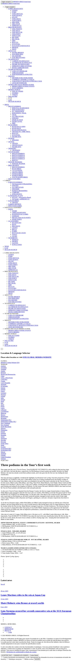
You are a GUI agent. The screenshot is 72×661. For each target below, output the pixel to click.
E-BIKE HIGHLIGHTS (15, 8)
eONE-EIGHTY (17, 15)
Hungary (3, 394)
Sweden (3, 447)
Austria (3, 371)
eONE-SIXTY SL (17, 14)
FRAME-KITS (16, 136)
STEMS (14, 211)
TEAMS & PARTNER (15, 69)
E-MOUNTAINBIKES (15, 182)
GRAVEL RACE (17, 145)
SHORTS (15, 241)
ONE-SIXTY (16, 30)
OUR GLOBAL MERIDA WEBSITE (37, 357)
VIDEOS (15, 94)
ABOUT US (12, 51)
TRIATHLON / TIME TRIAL (21, 131)
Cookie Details (34, 655)
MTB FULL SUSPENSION (20, 108)
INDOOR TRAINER (18, 163)
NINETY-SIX (16, 35)
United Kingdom (6, 457)
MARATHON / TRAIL (19, 113)
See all (3, 584)
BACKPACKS (16, 222)
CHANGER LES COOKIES (21, 655)
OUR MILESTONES (18, 57)
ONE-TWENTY (17, 29)
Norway (3, 428)
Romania (3, 435)
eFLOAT (14, 17)
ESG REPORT (16, 56)
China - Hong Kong (7, 378)
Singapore (4, 438)
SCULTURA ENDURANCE (21, 46)
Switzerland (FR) (6, 450)
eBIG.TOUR (16, 24)
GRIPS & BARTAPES (19, 212)
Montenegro (4, 416)
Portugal (3, 433)
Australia (3, 369)
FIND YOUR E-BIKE (15, 206)
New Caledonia (5, 423)
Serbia (2, 437)
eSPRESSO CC (17, 25)
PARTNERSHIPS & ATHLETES (22, 74)
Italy (2, 403)
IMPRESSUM (8, 629)
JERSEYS (15, 239)
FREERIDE (15, 189)
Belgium (3, 373)
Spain (2, 445)
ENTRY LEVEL (17, 121)
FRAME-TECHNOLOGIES (20, 64)
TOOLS (14, 234)
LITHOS (14, 10)
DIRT (13, 41)
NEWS (6, 246)
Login (10, 100)
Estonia (3, 388)
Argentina (4, 367)
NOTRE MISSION (18, 52)
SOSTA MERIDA (17, 88)
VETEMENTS (12, 238)
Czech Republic (5, 383)
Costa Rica (4, 379)
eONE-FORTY (16, 20)
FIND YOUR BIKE (14, 179)
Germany (3, 393)
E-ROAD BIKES (13, 201)
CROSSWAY (16, 150)
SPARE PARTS (17, 219)
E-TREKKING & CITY (15, 196)
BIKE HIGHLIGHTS (14, 27)
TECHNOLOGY (13, 59)
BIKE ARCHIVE (13, 165)
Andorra (3, 366)
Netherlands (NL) (6, 420)
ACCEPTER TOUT (7, 655)
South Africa (4, 443)
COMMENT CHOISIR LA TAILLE (23, 79)
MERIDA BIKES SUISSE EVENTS (23, 86)
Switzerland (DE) (6, 448)
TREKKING (12, 148)
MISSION (15, 47)
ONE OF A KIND (17, 91)
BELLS (14, 229)
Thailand (3, 453)
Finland (3, 389)
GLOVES (15, 243)
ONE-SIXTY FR (17, 32)
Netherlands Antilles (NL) (8, 421)
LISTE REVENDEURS (19, 83)
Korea (2, 406)
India (2, 398)
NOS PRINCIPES (17, 54)
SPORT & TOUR (17, 120)
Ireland (3, 399)
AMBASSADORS (18, 73)
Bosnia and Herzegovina (8, 374)
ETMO (14, 12)
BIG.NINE (15, 37)
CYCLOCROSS (17, 170)
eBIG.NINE (15, 22)
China (2, 376)
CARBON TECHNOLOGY (20, 61)
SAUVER (37, 659)
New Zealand (5, 425)
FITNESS (11, 138)
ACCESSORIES (13, 221)
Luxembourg (4, 411)
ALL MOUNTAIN (18, 116)
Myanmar (3, 418)
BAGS (14, 224)
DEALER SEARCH (14, 101)
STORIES (15, 93)
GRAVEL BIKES (17, 172)
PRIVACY (7, 630)
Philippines (4, 430)
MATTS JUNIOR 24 (18, 155)
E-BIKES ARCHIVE (14, 204)
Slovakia (3, 440)
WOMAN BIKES (17, 175)
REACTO (15, 42)
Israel (2, 401)
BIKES (6, 104)
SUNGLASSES (17, 244)
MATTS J (15, 160)
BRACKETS (16, 226)
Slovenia (3, 442)
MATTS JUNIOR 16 (18, 158)
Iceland (3, 396)
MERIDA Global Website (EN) (10, 362)
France (3, 391)
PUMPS (14, 231)
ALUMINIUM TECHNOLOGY (22, 62)
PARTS (10, 209)
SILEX (14, 49)
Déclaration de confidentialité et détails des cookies (21, 652)
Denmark (3, 384)
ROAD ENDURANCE (19, 130)
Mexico (3, 415)
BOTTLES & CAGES (19, 233)
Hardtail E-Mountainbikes (19, 190)
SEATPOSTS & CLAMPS (20, 214)
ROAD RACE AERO (18, 126)
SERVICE (11, 76)
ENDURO (15, 118)
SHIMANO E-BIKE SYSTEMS (22, 66)
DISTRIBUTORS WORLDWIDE (22, 78)
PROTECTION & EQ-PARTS (21, 217)
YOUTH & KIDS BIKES (20, 177)
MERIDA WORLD (14, 89)
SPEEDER (15, 140)
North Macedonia (6, 426)
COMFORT (15, 192)
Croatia (3, 381)
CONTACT (8, 627)
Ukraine (3, 455)
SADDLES (15, 216)
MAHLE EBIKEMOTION (20, 67)
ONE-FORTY (16, 34)
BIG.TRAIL (16, 39)
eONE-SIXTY (16, 19)
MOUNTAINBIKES (14, 106)
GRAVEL (11, 142)
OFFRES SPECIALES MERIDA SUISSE (21, 84)
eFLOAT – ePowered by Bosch (21, 197)
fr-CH (6, 342)
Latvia (2, 408)
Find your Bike (12, 96)
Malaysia (3, 413)
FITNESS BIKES (17, 174)
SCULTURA (16, 44)
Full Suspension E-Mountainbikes (22, 184)
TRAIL (14, 115)
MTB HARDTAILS (18, 109)
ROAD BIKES (12, 125)
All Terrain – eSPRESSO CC (21, 199)
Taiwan (3, 452)
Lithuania (3, 410)
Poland (3, 432)
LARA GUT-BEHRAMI (19, 71)
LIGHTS (14, 228)
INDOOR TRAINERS (15, 162)
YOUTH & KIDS (13, 152)
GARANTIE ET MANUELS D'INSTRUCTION (27, 81)
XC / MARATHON (18, 111)
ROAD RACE (16, 128)
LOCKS (14, 236)
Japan (2, 405)
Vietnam (3, 459)
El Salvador (4, 386)
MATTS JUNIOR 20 (18, 157)
